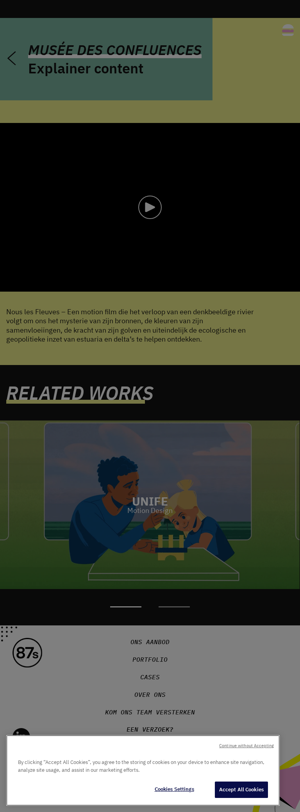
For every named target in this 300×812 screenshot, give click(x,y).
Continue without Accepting (246, 745)
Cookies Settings (174, 789)
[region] (143, 770)
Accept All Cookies (241, 789)
